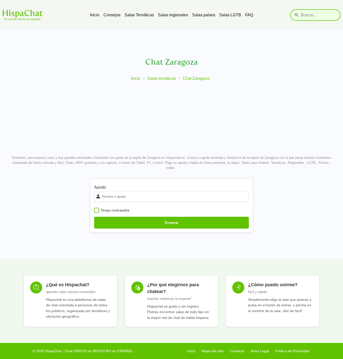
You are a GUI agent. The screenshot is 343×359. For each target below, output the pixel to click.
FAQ (249, 15)
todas (170, 168)
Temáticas (278, 163)
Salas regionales (173, 15)
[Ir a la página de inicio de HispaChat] (46, 15)
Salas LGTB (230, 15)
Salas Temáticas (139, 15)
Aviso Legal (260, 351)
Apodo (100, 187)
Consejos (112, 15)
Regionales (296, 163)
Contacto (237, 351)
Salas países (203, 15)
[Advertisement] (171, 119)
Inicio (94, 15)
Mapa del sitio (213, 351)
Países (324, 163)
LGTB (311, 163)
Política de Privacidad (292, 351)
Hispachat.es (175, 158)
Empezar (172, 223)
